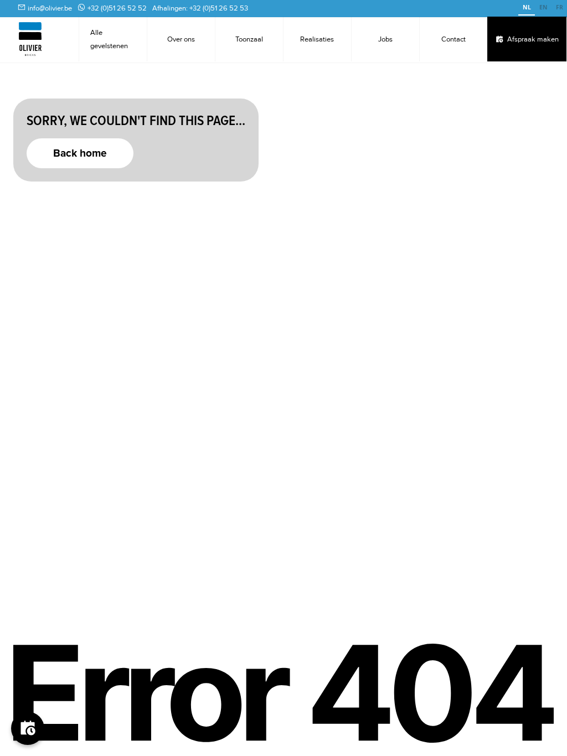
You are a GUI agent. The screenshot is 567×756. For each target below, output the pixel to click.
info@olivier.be (50, 8)
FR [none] (559, 7)
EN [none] (543, 7)
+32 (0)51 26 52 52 (117, 8)
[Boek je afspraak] (27, 728)
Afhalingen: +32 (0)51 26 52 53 (200, 8)
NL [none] (527, 7)
